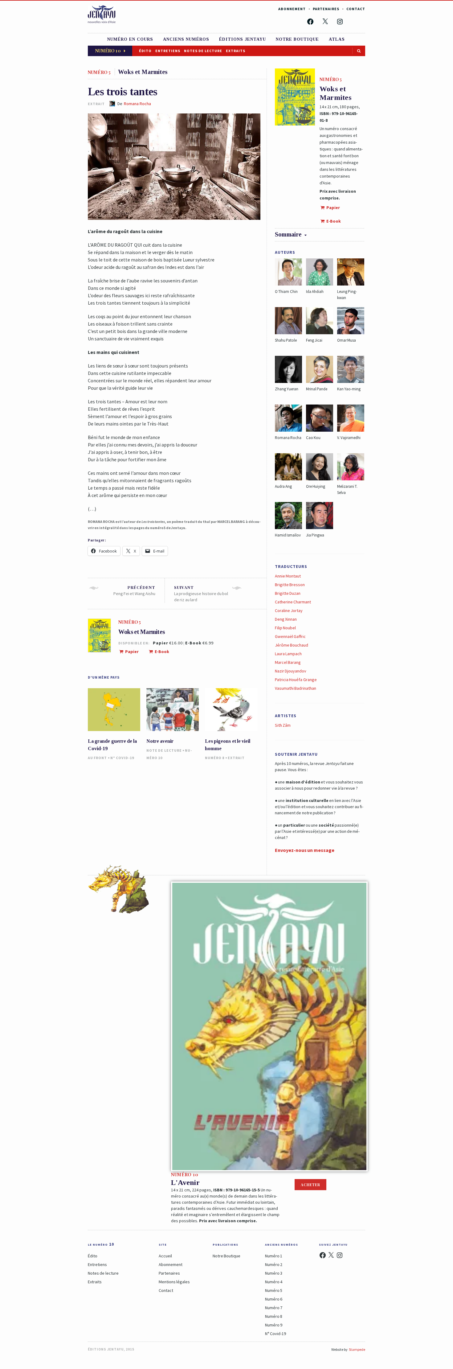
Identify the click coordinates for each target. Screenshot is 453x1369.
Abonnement (292, 8)
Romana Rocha (137, 103)
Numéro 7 (273, 1307)
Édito (145, 50)
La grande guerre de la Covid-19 (112, 744)
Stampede (357, 1349)
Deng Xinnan (286, 619)
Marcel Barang (288, 662)
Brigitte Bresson (290, 584)
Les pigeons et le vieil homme (227, 744)
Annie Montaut (288, 576)
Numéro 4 (273, 1282)
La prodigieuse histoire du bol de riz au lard (201, 593)
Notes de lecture (203, 50)
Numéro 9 (273, 1325)
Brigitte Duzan (287, 593)
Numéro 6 (273, 1299)
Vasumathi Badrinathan (295, 688)
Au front (97, 757)
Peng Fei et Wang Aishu (134, 590)
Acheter (310, 1184)
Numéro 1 (273, 1256)
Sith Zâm (283, 725)
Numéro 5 (273, 1290)
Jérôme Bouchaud (291, 645)
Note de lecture (164, 750)
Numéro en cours (130, 39)
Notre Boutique (226, 1256)
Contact (355, 8)
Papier (131, 651)
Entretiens (167, 50)
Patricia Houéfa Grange (296, 679)
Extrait (236, 757)
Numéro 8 (214, 757)
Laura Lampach (288, 653)
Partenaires (326, 8)
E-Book (161, 651)
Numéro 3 (273, 1273)
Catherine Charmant (293, 602)
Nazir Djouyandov (290, 671)
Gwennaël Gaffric (290, 636)
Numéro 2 (273, 1264)
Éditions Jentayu (242, 39)
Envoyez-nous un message (304, 850)
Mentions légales (174, 1282)
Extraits (235, 50)
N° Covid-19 (122, 757)
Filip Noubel (285, 628)
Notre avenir (159, 740)
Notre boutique (297, 39)
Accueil (165, 1256)
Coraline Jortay (289, 610)
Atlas (337, 39)
